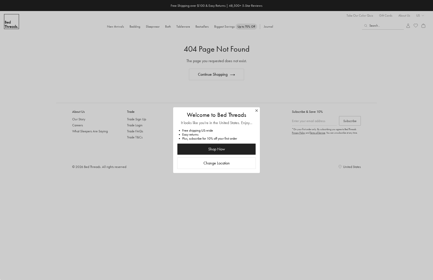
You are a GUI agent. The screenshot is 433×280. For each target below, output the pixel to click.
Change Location (216, 163)
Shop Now (216, 149)
